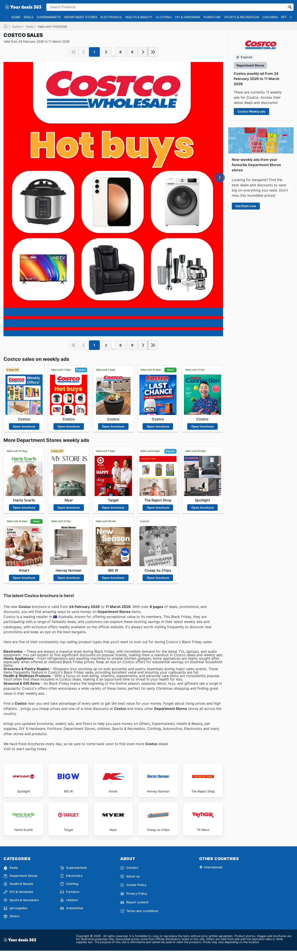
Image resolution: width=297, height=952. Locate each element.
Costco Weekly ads (251, 111)
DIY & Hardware (187, 17)
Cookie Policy (136, 885)
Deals (28, 17)
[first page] (73, 52)
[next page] (143, 52)
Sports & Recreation (241, 17)
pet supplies (18, 908)
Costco (17, 26)
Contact (132, 867)
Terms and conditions (142, 911)
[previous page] (83, 52)
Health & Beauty (138, 17)
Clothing (164, 17)
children (270, 17)
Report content (137, 902)
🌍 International (210, 867)
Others (14, 916)
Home (15, 17)
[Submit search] (290, 7)
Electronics (111, 17)
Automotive (74, 908)
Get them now (245, 206)
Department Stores (80, 17)
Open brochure (24, 426)
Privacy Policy (136, 893)
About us (133, 876)
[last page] (153, 52)
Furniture (212, 17)
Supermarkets (49, 17)
